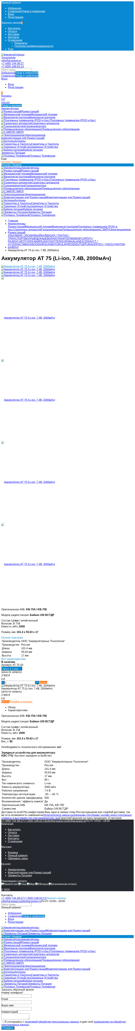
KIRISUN (45, 244)
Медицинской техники (38, 226)
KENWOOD (33, 244)
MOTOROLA (58, 244)
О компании (15, 40)
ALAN (76, 241)
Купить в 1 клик (10, 669)
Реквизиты (20, 43)
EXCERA (85, 241)
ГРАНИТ (61, 238)
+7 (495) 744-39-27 (12, 63)
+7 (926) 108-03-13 (12, 66)
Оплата (12, 31)
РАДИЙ (34, 241)
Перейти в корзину (21, 701)
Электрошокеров (120, 229)
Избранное (19, 72)
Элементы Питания (20, 875)
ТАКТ (52, 241)
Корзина (13, 852)
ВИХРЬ (28, 238)
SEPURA (86, 244)
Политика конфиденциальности (33, 46)
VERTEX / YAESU (103, 244)
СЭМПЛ (105, 229)
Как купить (14, 28)
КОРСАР (81, 238)
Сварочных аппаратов (27, 229)
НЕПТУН (24, 241)
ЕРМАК (71, 238)
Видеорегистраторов (65, 226)
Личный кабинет (18, 855)
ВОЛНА (51, 238)
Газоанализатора (51, 229)
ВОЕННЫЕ (40, 238)
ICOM (22, 244)
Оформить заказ (18, 858)
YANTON (119, 244)
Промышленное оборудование (81, 229)
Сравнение (20, 75)
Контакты (13, 37)
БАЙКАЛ (40, 235)
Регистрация (15, 17)
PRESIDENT (73, 244)
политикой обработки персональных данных (52, 1021)
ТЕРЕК (59, 241)
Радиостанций (16, 226)
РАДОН (44, 241)
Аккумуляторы (17, 223)
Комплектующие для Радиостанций (29, 872)
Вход (11, 14)
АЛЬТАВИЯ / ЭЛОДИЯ (21, 235)
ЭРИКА (68, 241)
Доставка (13, 34)
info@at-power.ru (11, 60)
